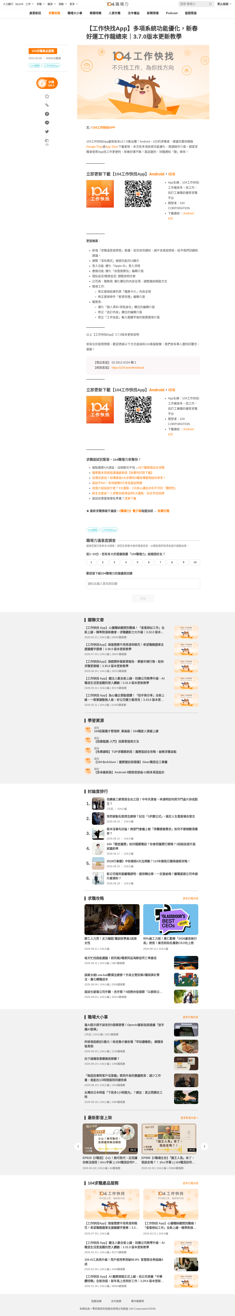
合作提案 (116, 1301)
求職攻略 (54, 13)
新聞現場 (153, 13)
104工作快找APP (103, 127)
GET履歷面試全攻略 (151, 467)
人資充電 (114, 13)
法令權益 (134, 13)
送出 (143, 598)
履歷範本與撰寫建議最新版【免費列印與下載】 (123, 472)
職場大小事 (75, 13)
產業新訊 (35, 13)
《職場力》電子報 (130, 511)
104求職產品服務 (43, 51)
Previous (78, 1146)
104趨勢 (35, 65)
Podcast (172, 13)
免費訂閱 (163, 511)
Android (156, 174)
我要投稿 (96, 1301)
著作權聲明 (137, 1301)
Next (204, 1146)
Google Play (94, 146)
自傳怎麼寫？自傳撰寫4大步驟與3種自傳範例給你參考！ (129, 477)
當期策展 (191, 13)
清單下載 (130, 498)
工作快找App (51, 65)
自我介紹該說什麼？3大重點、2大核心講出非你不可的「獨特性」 (135, 488)
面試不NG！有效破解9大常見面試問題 (117, 483)
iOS (171, 174)
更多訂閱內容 (190, 898)
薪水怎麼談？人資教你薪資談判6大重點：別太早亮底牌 (128, 493)
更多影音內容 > (189, 1118)
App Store (111, 146)
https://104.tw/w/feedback (127, 367)
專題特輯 (95, 13)
